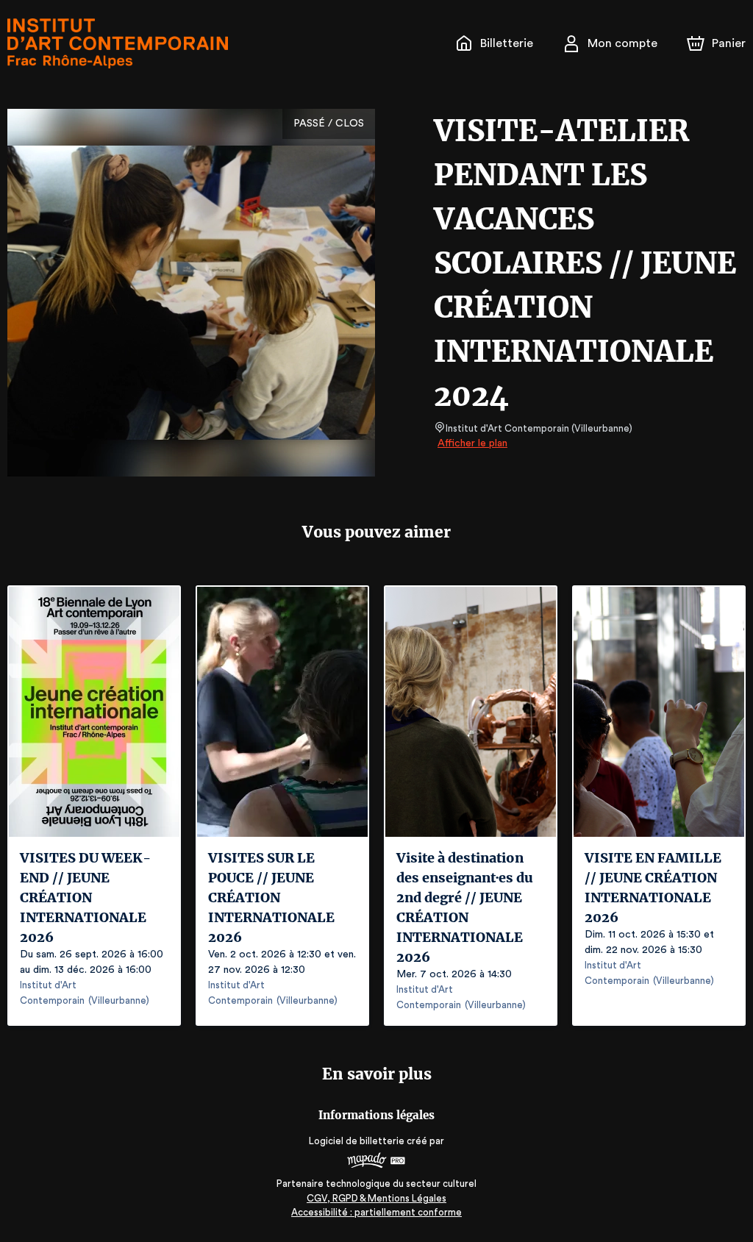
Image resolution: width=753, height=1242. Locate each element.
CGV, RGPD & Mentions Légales (376, 1198)
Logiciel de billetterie (356, 1141)
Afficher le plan (472, 443)
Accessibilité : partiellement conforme (376, 1212)
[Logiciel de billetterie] (376, 1162)
